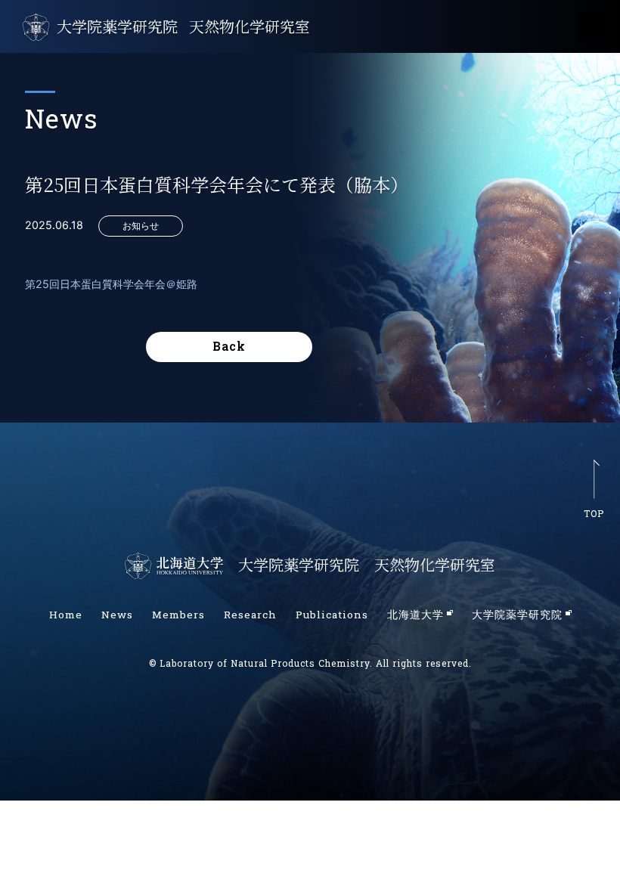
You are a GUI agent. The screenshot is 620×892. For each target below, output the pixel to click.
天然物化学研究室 (249, 26)
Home (65, 614)
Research (250, 614)
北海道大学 (415, 614)
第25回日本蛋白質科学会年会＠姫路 (111, 283)
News (117, 614)
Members (178, 614)
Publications (332, 614)
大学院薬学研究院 (117, 26)
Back (229, 346)
